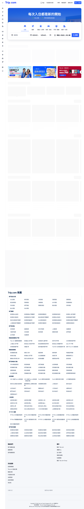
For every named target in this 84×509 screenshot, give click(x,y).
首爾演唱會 (13, 349)
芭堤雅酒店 (69, 281)
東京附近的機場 (70, 408)
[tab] (25, 27)
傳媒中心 (59, 428)
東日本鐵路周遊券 (14, 402)
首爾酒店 (68, 278)
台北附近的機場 (28, 411)
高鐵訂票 (26, 325)
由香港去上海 (41, 379)
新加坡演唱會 (41, 349)
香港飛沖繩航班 (42, 302)
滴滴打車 (54, 334)
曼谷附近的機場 (42, 411)
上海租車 (54, 307)
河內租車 (26, 310)
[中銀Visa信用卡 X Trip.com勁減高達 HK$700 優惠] (69, 51)
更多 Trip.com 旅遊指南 (72, 325)
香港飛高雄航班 (28, 299)
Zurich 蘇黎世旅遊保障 (44, 358)
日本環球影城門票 (70, 319)
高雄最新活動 (27, 352)
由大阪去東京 (55, 382)
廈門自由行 (13, 370)
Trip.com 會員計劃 (12, 448)
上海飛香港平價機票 (15, 302)
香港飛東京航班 (56, 293)
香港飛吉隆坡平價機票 (72, 299)
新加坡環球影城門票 (43, 322)
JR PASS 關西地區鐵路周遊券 (58, 399)
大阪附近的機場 (56, 411)
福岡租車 (26, 307)
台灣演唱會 (55, 343)
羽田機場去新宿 (42, 362)
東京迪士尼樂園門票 (57, 322)
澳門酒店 (26, 284)
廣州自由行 (69, 362)
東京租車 (40, 310)
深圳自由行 (27, 370)
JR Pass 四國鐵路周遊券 (16, 398)
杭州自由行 (55, 370)
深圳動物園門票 (14, 325)
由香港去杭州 (69, 382)
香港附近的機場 (14, 408)
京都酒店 (54, 278)
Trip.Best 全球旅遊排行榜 (58, 325)
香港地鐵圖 (41, 337)
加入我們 (59, 431)
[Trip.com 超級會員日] (44, 51)
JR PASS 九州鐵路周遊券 (44, 398)
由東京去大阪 (13, 382)
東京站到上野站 (42, 384)
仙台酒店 (26, 287)
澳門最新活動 (27, 346)
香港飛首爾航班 (42, 293)
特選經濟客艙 (69, 331)
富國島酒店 (41, 284)
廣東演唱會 (55, 349)
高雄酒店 (26, 281)
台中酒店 (54, 281)
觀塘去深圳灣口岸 (14, 337)
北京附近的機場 (56, 414)
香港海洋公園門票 (42, 319)
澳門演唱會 (41, 343)
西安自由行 (41, 370)
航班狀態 (68, 337)
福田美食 (40, 331)
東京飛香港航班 (56, 302)
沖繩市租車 (13, 310)
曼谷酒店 (54, 284)
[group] (35, 18)
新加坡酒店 (13, 281)
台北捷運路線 (41, 334)
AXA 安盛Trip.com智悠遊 (16, 358)
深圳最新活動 (55, 346)
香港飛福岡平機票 (70, 296)
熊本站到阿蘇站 (70, 384)
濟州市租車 (41, 307)
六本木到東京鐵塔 (42, 387)
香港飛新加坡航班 (56, 299)
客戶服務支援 (11, 426)
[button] (2, 2)
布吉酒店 (12, 284)
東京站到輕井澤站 (56, 384)
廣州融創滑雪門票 (42, 325)
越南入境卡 (27, 331)
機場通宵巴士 (69, 334)
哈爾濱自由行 (13, 373)
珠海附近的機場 (42, 408)
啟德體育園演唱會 (70, 352)
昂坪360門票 (55, 319)
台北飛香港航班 (42, 299)
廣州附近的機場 (56, 408)
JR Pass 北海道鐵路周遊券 (58, 394)
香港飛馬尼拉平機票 (29, 296)
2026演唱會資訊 (14, 343)
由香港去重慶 (27, 379)
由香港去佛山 (27, 382)
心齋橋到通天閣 (56, 387)
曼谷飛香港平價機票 (43, 296)
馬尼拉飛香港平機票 (15, 299)
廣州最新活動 (69, 346)
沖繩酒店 (40, 281)
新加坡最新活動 (56, 352)
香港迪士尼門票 (28, 319)
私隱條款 (59, 436)
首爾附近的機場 (14, 414)
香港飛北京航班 (56, 296)
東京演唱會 (27, 349)
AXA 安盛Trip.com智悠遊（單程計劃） (30, 358)
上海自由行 (55, 362)
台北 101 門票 (69, 322)
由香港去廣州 (13, 379)
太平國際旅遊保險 (70, 358)
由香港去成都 (55, 379)
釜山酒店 (12, 287)
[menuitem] (2, 8)
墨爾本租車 (55, 310)
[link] (42, 2)
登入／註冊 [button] (78, 2)
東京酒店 (26, 278)
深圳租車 (12, 307)
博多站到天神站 (28, 384)
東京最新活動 (41, 352)
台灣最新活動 (41, 346)
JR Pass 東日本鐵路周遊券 (30, 394)
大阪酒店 (40, 278)
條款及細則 (60, 434)
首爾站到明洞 (13, 387)
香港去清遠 (13, 334)
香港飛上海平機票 (70, 293)
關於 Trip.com (60, 426)
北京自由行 (13, 367)
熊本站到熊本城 (70, 387)
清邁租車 (68, 307)
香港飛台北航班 (14, 293)
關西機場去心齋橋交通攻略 (30, 363)
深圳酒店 (68, 284)
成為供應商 (11, 458)
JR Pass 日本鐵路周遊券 (16, 393)
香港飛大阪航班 (14, 296)
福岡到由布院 (55, 337)
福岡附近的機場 (28, 414)
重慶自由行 (41, 367)
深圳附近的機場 (28, 408)
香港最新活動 (13, 346)
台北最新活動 (13, 352)
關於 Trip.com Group (62, 439)
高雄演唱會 (69, 349)
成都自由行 (69, 367)
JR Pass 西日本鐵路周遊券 (44, 394)
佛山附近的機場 (42, 414)
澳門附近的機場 (70, 411)
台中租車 (12, 313)
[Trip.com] (10, 2)
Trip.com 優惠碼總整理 (16, 319)
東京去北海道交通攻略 (16, 362)
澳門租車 (68, 310)
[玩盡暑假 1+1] (20, 51)
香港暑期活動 (13, 331)
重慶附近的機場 (70, 414)
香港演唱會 (27, 343)
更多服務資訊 (11, 431)
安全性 (9, 461)
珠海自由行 (69, 370)
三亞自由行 (55, 367)
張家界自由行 (27, 367)
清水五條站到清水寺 (29, 387)
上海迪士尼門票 (14, 322)
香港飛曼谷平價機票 (29, 293)
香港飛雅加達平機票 (29, 302)
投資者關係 (11, 445)
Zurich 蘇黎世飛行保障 (58, 358)
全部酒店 (10, 456)
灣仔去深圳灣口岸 (28, 337)
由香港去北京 (69, 379)
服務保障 (10, 428)
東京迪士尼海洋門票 (29, 322)
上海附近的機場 (14, 411)
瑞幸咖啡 (54, 331)
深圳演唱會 (69, 343)
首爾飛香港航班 (70, 302)
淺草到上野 (13, 384)
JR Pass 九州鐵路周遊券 (72, 393)
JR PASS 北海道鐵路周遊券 (72, 399)
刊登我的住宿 (11, 453)
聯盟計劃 (10, 450)
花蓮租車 (26, 313)
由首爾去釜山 (41, 382)
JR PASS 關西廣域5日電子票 (30, 399)
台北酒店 (12, 278)
